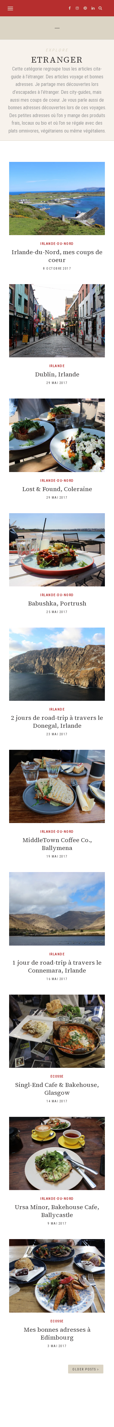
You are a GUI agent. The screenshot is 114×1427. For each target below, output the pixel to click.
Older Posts (84, 1369)
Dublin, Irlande (57, 374)
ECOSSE (57, 1076)
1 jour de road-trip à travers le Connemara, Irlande (57, 966)
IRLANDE (57, 366)
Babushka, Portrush (57, 603)
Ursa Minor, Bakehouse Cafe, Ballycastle (57, 1211)
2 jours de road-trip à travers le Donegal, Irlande (57, 722)
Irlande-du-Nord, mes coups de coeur (57, 256)
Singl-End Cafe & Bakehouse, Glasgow (57, 1089)
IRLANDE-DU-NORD (57, 244)
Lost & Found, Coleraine (57, 489)
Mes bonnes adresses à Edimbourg (57, 1333)
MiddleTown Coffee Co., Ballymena (57, 844)
